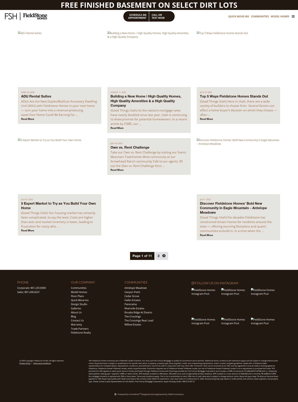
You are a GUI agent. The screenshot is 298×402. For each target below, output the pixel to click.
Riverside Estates (134, 308)
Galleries (76, 308)
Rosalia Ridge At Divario (138, 312)
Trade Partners (80, 328)
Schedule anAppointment (137, 16)
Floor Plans (77, 296)
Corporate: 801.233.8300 (31, 288)
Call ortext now (158, 16)
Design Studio (79, 304)
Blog (73, 316)
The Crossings (132, 316)
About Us (76, 312)
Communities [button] (260, 16)
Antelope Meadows (135, 288)
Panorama (130, 304)
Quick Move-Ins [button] (238, 16)
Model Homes (79, 292)
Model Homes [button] (280, 16)
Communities (79, 288)
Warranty (76, 324)
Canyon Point (132, 292)
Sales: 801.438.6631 (28, 292)
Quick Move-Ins (80, 300)
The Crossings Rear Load (138, 320)
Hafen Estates (132, 300)
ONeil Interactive (175, 394)
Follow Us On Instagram (216, 283)
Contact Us (77, 320)
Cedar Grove (131, 296)
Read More (27, 118)
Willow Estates (132, 324)
